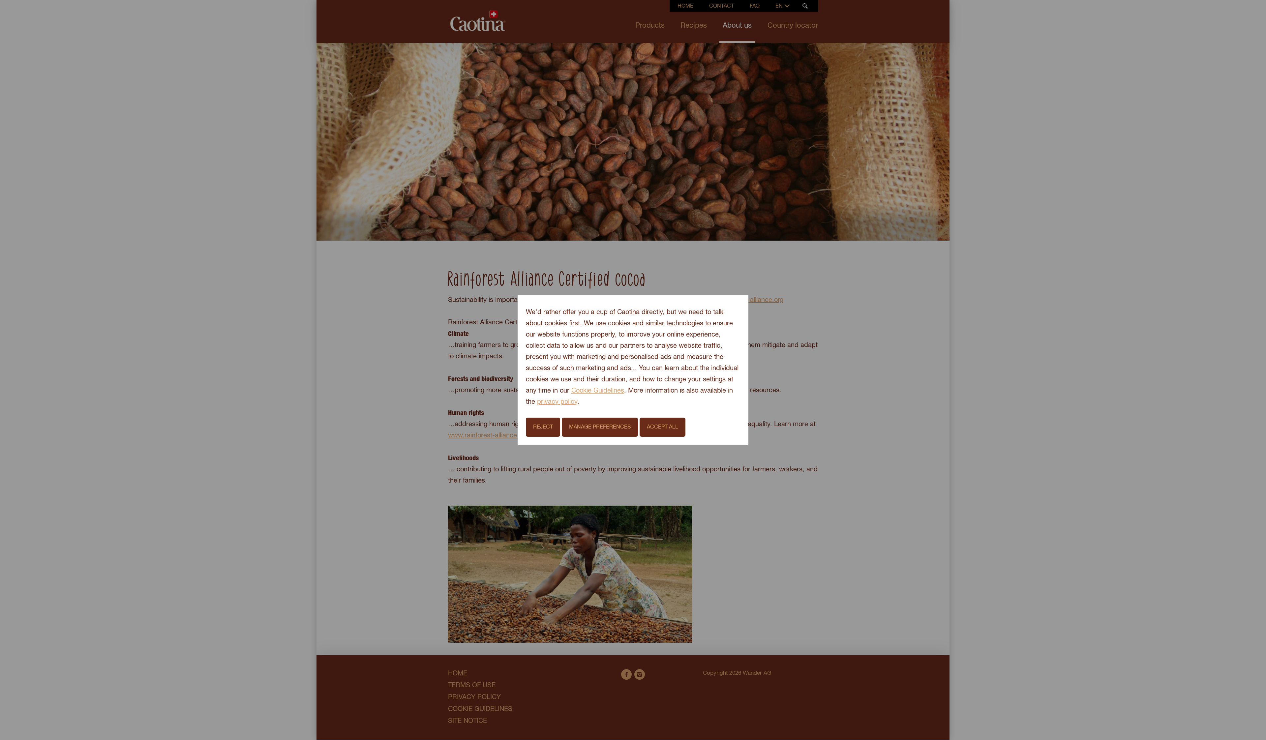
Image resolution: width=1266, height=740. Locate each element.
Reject (543, 427)
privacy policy (557, 402)
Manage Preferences (600, 427)
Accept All (662, 427)
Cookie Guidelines (597, 390)
